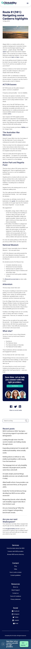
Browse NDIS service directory (15, 554)
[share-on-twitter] (15, 406)
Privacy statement (16, 599)
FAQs (15, 569)
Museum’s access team (12, 279)
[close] (3, 644)
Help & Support (15, 590)
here (12, 57)
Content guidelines (15, 575)
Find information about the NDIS (15, 548)
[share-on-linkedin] (20, 406)
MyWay (23, 127)
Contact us (15, 593)
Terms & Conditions (15, 596)
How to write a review (15, 572)
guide (13, 201)
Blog (15, 566)
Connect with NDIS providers (15, 551)
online (9, 114)
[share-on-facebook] (11, 406)
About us (15, 587)
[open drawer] (28, 3)
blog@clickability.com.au (12, 529)
